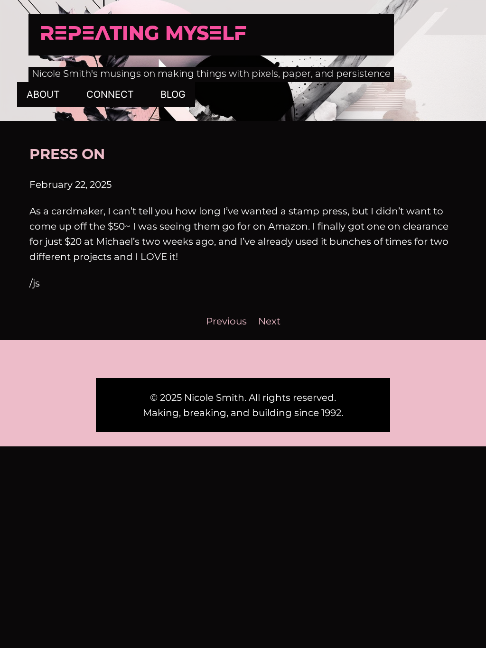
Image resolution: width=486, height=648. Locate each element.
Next (269, 321)
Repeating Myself (143, 35)
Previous (226, 321)
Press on (67, 154)
